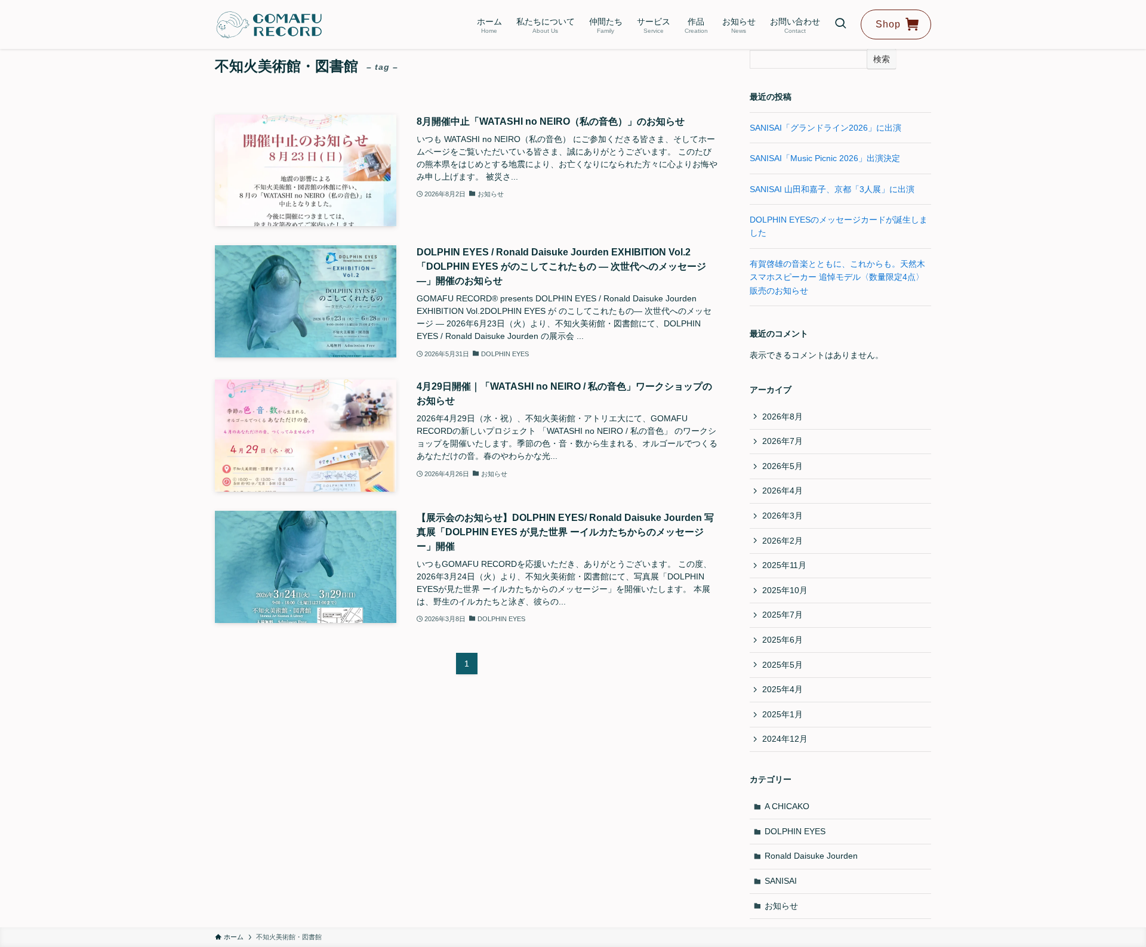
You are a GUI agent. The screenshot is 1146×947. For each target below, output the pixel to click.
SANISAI (781, 881)
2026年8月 (782, 416)
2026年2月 (782, 540)
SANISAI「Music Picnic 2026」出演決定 (825, 158)
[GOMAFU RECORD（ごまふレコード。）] (269, 24)
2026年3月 (782, 515)
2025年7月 (782, 614)
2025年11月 (784, 565)
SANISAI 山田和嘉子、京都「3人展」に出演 (832, 189)
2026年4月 (782, 490)
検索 (881, 59)
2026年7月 (782, 441)
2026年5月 (782, 466)
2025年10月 (785, 590)
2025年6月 (782, 639)
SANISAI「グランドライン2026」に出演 (825, 127)
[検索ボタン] (840, 24)
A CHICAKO (787, 806)
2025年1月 (782, 714)
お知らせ (781, 906)
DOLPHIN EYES (795, 831)
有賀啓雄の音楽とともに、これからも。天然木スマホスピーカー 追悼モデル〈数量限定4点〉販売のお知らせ (837, 277)
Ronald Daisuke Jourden (811, 855)
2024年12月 (785, 739)
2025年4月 (782, 689)
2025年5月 (782, 665)
